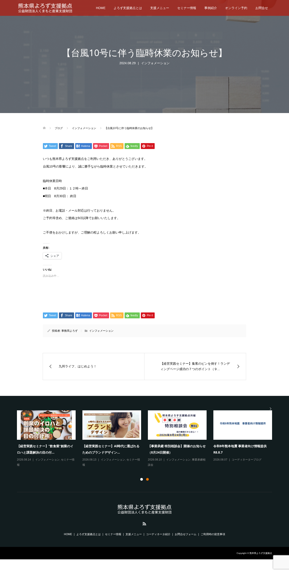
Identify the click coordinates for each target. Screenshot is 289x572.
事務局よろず (69, 330)
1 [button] (141, 479)
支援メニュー (159, 8)
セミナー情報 (186, 8)
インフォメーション (155, 63)
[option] (148, 439)
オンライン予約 (236, 8)
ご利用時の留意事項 (213, 534)
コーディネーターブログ (246, 459)
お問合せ (261, 8)
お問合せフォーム (185, 534)
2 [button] (147, 479)
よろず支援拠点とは (128, 8)
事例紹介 (210, 8)
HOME (100, 8)
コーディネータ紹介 (158, 534)
